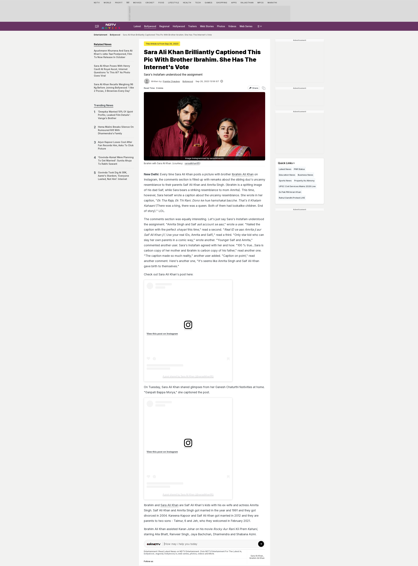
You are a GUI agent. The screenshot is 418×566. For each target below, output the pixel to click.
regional (159, 553)
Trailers (192, 26)
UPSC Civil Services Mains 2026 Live (297, 186)
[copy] (263, 88)
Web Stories (207, 26)
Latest (137, 26)
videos (201, 553)
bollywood (149, 553)
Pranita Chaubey (171, 81)
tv (176, 553)
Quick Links (285, 163)
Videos (232, 26)
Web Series (246, 26)
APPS (234, 2)
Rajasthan (247, 2)
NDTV (97, 2)
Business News (305, 175)
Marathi (272, 2)
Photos (221, 26)
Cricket (149, 2)
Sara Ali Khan (169, 505)
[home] (111, 26)
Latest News (285, 169)
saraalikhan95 (192, 163)
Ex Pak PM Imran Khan (290, 192)
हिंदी (128, 2)
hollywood (169, 553)
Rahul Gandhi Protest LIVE (292, 197)
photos (193, 553)
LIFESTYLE (173, 2)
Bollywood (150, 26)
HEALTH (187, 2)
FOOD (161, 2)
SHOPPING (221, 2)
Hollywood (179, 26)
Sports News (285, 180)
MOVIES (137, 2)
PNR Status (299, 169)
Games (208, 2)
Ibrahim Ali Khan (243, 174)
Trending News (103, 105)
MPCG (260, 2)
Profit (119, 2)
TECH (198, 2)
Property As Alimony (304, 180)
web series (183, 553)
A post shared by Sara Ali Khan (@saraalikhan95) (188, 376)
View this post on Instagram (162, 333)
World (107, 2)
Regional (164, 26)
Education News (287, 175)
